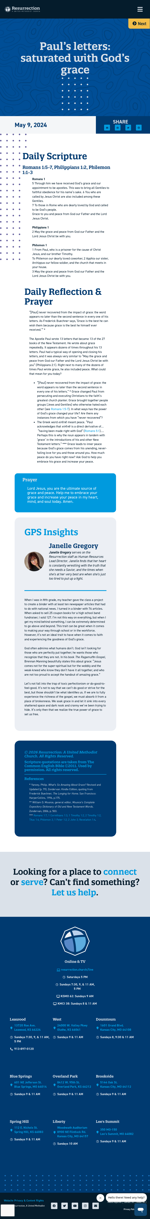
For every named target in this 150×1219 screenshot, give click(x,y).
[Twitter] (64, 1206)
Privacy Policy (130, 1209)
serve (32, 882)
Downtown (106, 1019)
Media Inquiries (114, 1202)
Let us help (74, 892)
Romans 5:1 (92, 431)
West (57, 1019)
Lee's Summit (107, 1121)
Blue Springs (21, 1076)
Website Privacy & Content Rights (24, 1200)
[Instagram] (85, 1206)
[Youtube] (75, 1206)
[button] (140, 9)
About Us (140, 1202)
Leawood (18, 1019)
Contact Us (129, 1202)
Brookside (104, 1076)
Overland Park (65, 1076)
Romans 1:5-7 (60, 409)
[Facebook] (54, 1206)
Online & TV (75, 961)
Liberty (59, 1121)
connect (120, 871)
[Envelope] (95, 1206)
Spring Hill (19, 1121)
